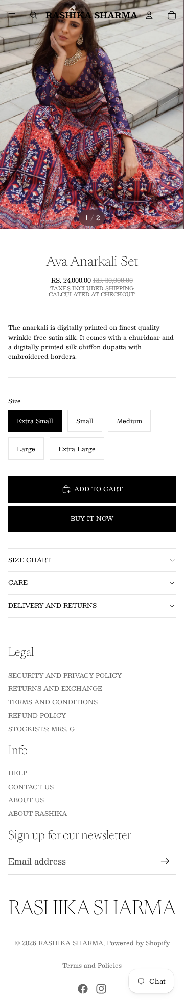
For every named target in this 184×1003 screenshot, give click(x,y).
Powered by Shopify (138, 943)
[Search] (33, 15)
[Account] (149, 15)
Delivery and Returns (52, 605)
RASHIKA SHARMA (70, 943)
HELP (17, 773)
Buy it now (92, 518)
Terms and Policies (92, 965)
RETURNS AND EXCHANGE (55, 688)
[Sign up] (165, 861)
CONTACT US (31, 787)
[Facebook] (83, 989)
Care (18, 582)
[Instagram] (101, 989)
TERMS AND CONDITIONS (53, 701)
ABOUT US (26, 800)
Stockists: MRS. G (41, 728)
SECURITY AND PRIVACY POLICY (65, 675)
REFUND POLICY (37, 715)
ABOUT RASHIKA (37, 813)
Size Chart (29, 559)
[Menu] (12, 15)
